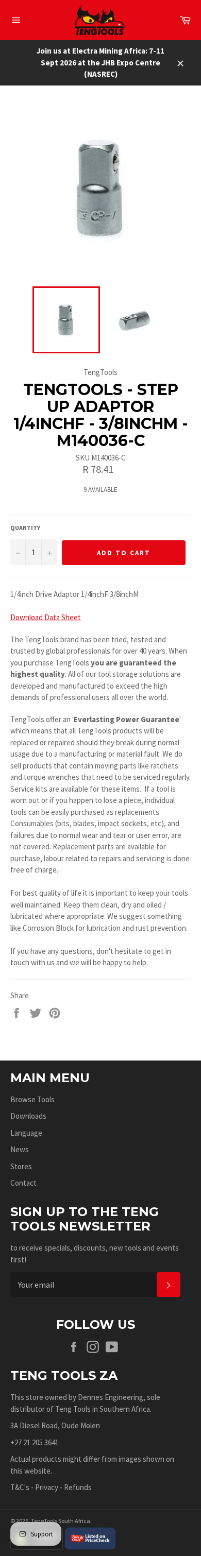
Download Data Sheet (45, 617)
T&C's (19, 1487)
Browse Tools (32, 1099)
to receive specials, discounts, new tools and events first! (94, 1253)
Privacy (46, 1487)
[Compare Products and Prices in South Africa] (90, 1538)
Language (26, 1133)
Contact (23, 1183)
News (19, 1149)
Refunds (78, 1487)
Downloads (28, 1116)
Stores (21, 1166)
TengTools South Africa (60, 1521)
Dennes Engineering (110, 1397)
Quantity (25, 528)
